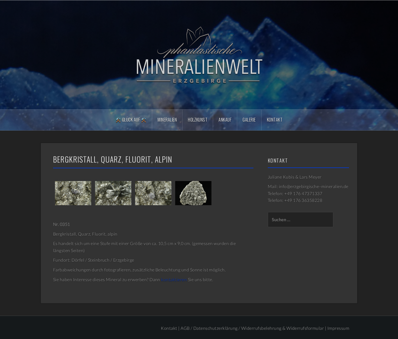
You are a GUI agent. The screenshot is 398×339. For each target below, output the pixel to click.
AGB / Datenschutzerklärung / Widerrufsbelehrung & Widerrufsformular (252, 328)
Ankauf (224, 119)
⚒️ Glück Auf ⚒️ (131, 119)
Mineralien (167, 119)
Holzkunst (197, 119)
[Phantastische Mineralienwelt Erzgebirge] (199, 54)
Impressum (338, 328)
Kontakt (274, 119)
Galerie (249, 119)
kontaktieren (174, 279)
